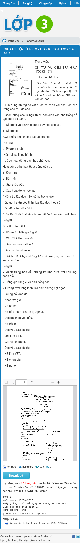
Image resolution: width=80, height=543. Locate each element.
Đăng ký (27, 3)
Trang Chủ (9, 3)
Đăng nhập (45, 3)
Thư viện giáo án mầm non (34, 540)
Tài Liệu (12, 540)
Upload (63, 3)
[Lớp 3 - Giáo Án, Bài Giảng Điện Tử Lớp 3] (40, 21)
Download (16, 475)
